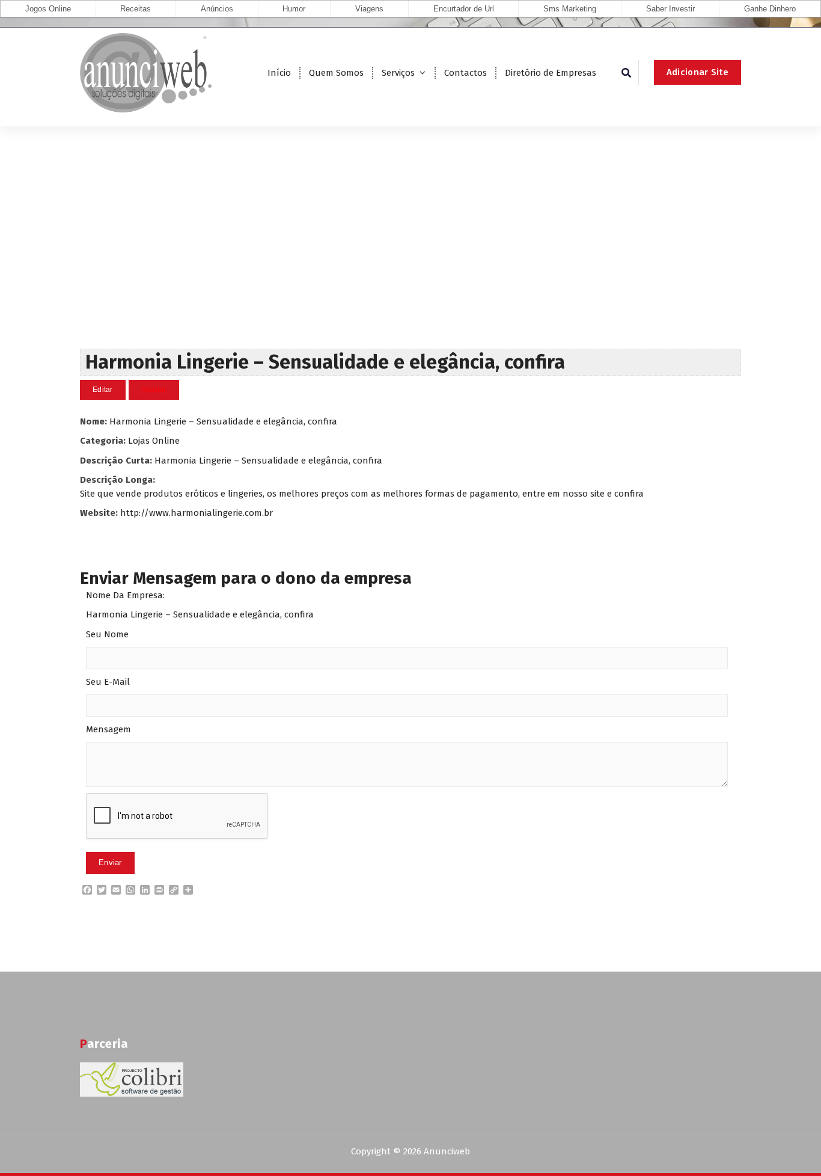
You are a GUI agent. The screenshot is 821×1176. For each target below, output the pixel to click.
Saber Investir (670, 8)
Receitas (135, 8)
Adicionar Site (697, 72)
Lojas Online (154, 440)
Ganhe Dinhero (770, 8)
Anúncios (217, 8)
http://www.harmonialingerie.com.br (196, 512)
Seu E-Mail (108, 681)
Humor (293, 8)
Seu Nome (107, 634)
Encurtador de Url (463, 8)
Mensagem (108, 729)
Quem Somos (336, 72)
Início (279, 72)
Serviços (398, 72)
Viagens (369, 8)
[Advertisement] (410, 258)
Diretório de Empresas (550, 72)
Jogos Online (48, 8)
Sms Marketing (569, 8)
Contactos (465, 72)
